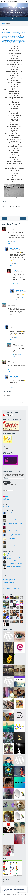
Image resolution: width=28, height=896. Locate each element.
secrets (13, 36)
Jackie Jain (10, 228)
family (22, 33)
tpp (23, 36)
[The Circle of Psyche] (8, 681)
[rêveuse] (19, 715)
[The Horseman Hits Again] (8, 793)
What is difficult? (13, 545)
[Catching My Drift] (8, 816)
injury (12, 35)
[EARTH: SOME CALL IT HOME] (8, 692)
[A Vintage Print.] (19, 670)
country (23, 32)
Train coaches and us (17, 566)
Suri (8, 560)
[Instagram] (6, 506)
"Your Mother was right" (14, 542)
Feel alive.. (11, 527)
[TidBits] (8, 726)
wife (19, 42)
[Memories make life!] (19, 827)
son (16, 36)
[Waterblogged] (8, 827)
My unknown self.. (13, 530)
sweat (21, 36)
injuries (19, 40)
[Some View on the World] (19, 636)
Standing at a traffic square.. (15, 523)
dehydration (4, 33)
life (17, 35)
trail (3, 37)
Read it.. (4, 218)
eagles (19, 33)
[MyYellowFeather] (8, 760)
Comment (21, 402)
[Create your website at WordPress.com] (14, 1)
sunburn (5, 42)
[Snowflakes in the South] (8, 805)
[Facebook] (3, 506)
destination (9, 33)
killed (3, 41)
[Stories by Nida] (8, 670)
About (10, 512)
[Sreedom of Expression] (19, 726)
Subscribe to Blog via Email (11, 472)
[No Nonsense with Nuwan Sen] (8, 782)
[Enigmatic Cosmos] (19, 748)
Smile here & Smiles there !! (11, 588)
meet (12, 41)
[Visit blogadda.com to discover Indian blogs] (5, 496)
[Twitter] (5, 506)
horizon (7, 40)
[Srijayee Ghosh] (8, 658)
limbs (19, 35)
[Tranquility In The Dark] (8, 703)
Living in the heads (14, 560)
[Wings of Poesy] (8, 839)
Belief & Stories (6, 577)
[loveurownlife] (19, 681)
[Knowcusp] (19, 658)
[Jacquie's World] (19, 805)
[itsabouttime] (19, 760)
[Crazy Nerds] (8, 771)
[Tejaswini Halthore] (19, 771)
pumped (5, 36)
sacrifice (9, 36)
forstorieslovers (10, 563)
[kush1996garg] (8, 850)
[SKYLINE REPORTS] (19, 793)
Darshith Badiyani (16, 32)
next (3, 36)
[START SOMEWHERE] (19, 703)
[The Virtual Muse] (8, 748)
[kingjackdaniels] (19, 839)
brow (14, 37)
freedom (3, 40)
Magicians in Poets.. (13, 516)
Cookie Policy (4, 890)
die (12, 33)
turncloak (6, 37)
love (22, 35)
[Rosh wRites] (19, 737)
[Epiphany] (19, 647)
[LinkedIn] (8, 506)
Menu (14, 19)
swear (18, 36)
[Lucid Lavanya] (8, 715)
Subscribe (6, 482)
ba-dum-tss (23, 218)
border (11, 37)
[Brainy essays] (8, 737)
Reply (9, 243)
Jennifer (8, 566)
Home (3, 23)
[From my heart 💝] (19, 782)
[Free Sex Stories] (8, 636)
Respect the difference (14, 519)
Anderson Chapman (11, 553)
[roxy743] (19, 692)
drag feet (16, 33)
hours (7, 35)
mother (24, 35)
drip (17, 39)
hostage (3, 35)
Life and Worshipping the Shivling (9, 579)
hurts (9, 35)
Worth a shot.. (12, 538)
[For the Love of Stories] (8, 647)
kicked (15, 35)
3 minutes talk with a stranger (8, 582)
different (10, 39)
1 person (13, 241)
